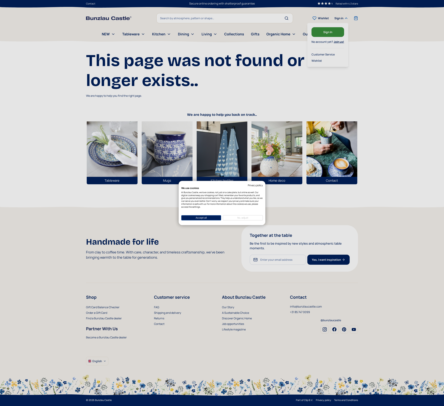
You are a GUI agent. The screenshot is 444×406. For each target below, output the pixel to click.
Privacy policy (255, 185)
